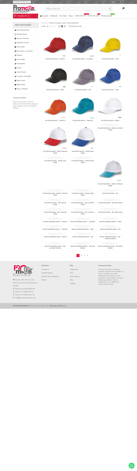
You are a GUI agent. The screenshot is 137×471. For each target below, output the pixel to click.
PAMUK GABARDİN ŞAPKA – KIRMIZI (55, 221)
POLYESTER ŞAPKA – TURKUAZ (83, 120)
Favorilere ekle (66, 35)
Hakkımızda (74, 269)
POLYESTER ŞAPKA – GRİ (83, 90)
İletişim (43, 280)
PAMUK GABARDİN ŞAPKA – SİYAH (110, 221)
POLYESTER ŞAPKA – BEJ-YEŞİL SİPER (110, 212)
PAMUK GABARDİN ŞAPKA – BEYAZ (55, 237)
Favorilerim (45, 269)
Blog (71, 280)
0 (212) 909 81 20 (29, 289)
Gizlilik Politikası (47, 273)
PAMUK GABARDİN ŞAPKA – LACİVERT (82, 221)
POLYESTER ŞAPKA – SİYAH (55, 90)
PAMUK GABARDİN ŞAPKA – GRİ (82, 237)
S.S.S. (71, 273)
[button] (131, 465)
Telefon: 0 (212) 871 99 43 (22, 1)
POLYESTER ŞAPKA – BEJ (110, 193)
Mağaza (73, 283)
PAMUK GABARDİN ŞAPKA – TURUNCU (55, 229)
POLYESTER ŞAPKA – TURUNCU (55, 120)
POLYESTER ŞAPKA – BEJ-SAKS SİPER (110, 203)
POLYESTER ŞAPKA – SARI (110, 59)
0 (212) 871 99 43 (27, 292)
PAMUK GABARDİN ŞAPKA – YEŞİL (83, 229)
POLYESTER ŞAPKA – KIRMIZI (55, 59)
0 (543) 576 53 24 (28, 295)
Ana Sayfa (44, 23)
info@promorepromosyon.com (25, 298)
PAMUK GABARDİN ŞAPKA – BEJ (110, 229)
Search (110, 9)
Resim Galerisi (74, 276)
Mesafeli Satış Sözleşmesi (50, 276)
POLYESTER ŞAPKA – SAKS (110, 90)
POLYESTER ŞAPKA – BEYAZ (110, 120)
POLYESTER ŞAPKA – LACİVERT (83, 59)
